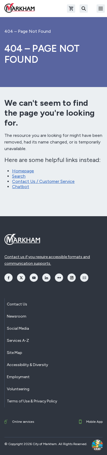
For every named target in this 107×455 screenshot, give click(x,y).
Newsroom (16, 316)
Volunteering (18, 389)
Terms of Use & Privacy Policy (32, 401)
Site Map (14, 352)
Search (19, 176)
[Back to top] (83, 445)
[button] (97, 445)
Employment (18, 377)
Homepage (23, 171)
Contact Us (17, 304)
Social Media (18, 328)
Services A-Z (18, 340)
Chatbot (20, 186)
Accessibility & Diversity (27, 364)
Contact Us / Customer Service (43, 181)
